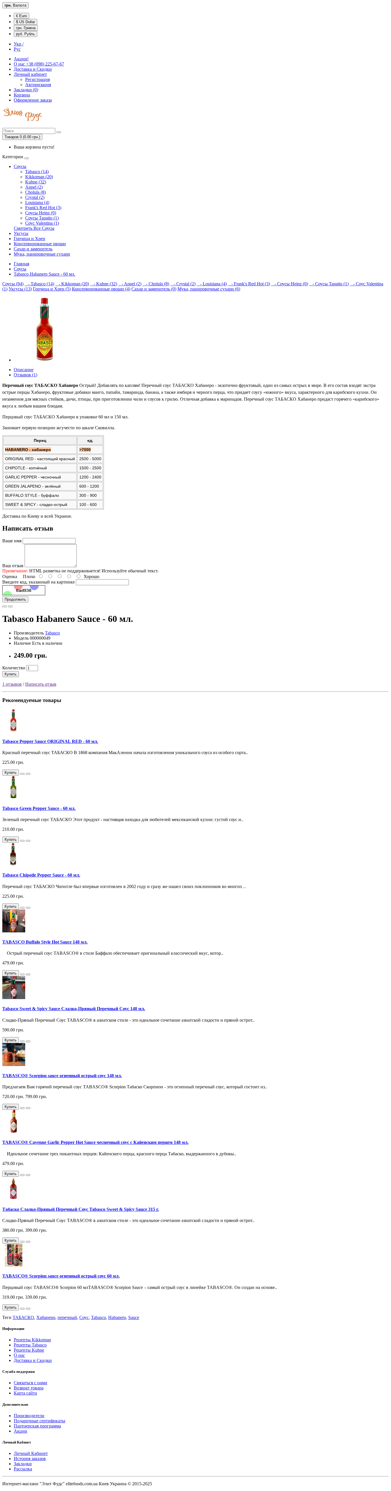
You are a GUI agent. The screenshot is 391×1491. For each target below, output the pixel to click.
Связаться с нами (30, 1382)
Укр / (18, 43)
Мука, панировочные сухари (42, 254)
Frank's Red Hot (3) (43, 207)
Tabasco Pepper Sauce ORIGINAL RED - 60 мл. (50, 741)
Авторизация (38, 84)
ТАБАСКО (23, 1317)
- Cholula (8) (156, 283)
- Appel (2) (129, 283)
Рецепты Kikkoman (32, 1339)
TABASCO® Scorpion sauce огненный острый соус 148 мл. (62, 1075)
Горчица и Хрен (29, 238)
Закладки (23, 1463)
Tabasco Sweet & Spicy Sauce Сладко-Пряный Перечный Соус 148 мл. (73, 1008)
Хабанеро (45, 1317)
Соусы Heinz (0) (40, 212)
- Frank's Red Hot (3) (249, 283)
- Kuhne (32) (103, 283)
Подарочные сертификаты (39, 1420)
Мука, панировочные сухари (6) (208, 288)
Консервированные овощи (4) (101, 288)
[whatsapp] (4, 125)
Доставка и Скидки (33, 69)
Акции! (21, 58)
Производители (29, 1415)
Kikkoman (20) (39, 176)
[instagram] (6, 125)
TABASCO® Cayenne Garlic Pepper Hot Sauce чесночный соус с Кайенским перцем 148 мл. (95, 1142)
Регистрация (37, 79)
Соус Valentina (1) (42, 223)
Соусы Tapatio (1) (42, 217)
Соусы (20, 166)
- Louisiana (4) (212, 283)
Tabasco (52, 632)
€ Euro (21, 16)
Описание (23, 369)
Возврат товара (29, 1387)
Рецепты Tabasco (30, 1344)
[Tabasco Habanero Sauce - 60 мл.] (46, 359)
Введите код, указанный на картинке (38, 582)
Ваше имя (11, 540)
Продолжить (15, 599)
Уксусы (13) (20, 288)
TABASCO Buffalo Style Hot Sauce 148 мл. (45, 942)
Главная (21, 263)
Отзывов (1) (25, 374)
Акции (20, 1431)
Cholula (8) (35, 192)
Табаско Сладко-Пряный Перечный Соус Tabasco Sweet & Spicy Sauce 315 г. (80, 1209)
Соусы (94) (12, 283)
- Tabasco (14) (39, 283)
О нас (39, 64)
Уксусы (21, 233)
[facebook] (5, 125)
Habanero (117, 1317)
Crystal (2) (34, 197)
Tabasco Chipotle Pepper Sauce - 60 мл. (41, 875)
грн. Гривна (25, 28)
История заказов (30, 1458)
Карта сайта (25, 1393)
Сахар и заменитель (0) (153, 288)
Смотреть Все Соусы (34, 228)
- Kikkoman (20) (72, 283)
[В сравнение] (10, 606)
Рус (17, 49)
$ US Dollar (25, 22)
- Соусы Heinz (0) (289, 283)
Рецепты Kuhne (29, 1350)
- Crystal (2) (183, 283)
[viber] (2, 125)
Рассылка (23, 1468)
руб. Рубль (25, 34)
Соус (84, 1317)
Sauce (133, 1317)
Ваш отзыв (12, 565)
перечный (67, 1317)
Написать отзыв (40, 684)
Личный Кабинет (31, 1453)
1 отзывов (12, 684)
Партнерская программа (37, 1425)
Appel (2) (34, 187)
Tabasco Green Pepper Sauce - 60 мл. (39, 808)
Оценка (9, 576)
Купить (11, 674)
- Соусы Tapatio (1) (329, 283)
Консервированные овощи (40, 243)
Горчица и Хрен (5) (52, 288)
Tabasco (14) (37, 171)
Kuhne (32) (35, 181)
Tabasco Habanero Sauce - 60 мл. (44, 274)
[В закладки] (4, 606)
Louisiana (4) (37, 202)
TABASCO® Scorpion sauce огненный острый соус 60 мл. (61, 1276)
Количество (13, 667)
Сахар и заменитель (33, 248)
